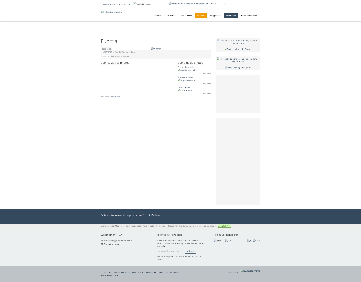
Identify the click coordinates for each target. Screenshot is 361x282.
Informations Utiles (249, 15)
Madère (157, 15)
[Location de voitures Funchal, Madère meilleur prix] (238, 41)
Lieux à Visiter (186, 15)
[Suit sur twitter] (228, 4)
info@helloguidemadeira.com (118, 240)
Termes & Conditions (168, 272)
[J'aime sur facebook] (218, 4)
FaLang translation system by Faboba (110, 96)
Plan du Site (137, 272)
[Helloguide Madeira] (111, 11)
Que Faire (170, 15)
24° (215, 3)
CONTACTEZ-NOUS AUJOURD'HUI (116, 4)
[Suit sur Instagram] (234, 4)
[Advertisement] (238, 161)
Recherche (151, 272)
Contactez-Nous (111, 244)
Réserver (201, 15)
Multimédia (231, 15)
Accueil (107, 272)
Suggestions (215, 15)
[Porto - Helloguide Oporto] (238, 49)
